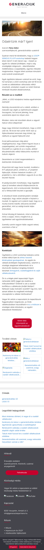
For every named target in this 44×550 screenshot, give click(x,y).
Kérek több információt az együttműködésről (22, 323)
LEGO (5, 402)
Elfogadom (13, 547)
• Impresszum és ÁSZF (13, 531)
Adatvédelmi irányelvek (27, 547)
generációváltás (10, 399)
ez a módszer (33, 304)
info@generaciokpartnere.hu (15, 513)
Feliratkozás (22, 473)
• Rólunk (7, 528)
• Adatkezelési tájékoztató (15, 533)
